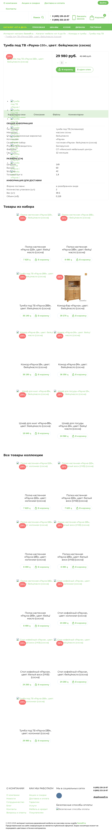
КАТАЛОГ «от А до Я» (15, 27)
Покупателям (36, 812)
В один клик (84, 69)
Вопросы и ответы (16, 812)
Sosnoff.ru (81, 823)
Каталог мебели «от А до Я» (51, 33)
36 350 (64, 374)
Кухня (67, 27)
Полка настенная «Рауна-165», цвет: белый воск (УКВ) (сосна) (72, 557)
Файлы (56, 114)
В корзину (67, 69)
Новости (11, 798)
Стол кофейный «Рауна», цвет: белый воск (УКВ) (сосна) (35, 674)
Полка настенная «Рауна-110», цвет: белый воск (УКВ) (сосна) (77, 498)
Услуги (33, 805)
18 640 (27, 433)
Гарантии (34, 802)
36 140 (27, 315)
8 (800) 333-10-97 (100, 790)
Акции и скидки (31, 3)
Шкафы (54, 27)
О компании (10, 3)
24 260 (64, 623)
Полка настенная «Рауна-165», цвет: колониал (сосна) (35, 557)
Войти (103, 3)
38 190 (27, 374)
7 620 (26, 259)
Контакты (11, 9)
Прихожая (38, 27)
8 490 (68, 259)
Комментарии (76, 114)
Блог (9, 805)
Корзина (100, 16)
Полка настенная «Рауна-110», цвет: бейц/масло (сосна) (35, 250)
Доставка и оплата (54, 3)
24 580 (64, 436)
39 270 (64, 315)
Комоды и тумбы (77, 33)
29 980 (27, 740)
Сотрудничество (15, 802)
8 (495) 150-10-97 (100, 788)
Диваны (80, 27)
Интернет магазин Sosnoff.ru (18, 33)
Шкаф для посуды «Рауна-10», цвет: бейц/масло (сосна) (73, 426)
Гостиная (95, 27)
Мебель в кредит (38, 809)
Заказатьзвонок (81, 17)
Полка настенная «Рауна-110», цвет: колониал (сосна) (35, 498)
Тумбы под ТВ (96, 33)
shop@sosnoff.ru (100, 797)
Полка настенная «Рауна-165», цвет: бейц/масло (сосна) (76, 250)
